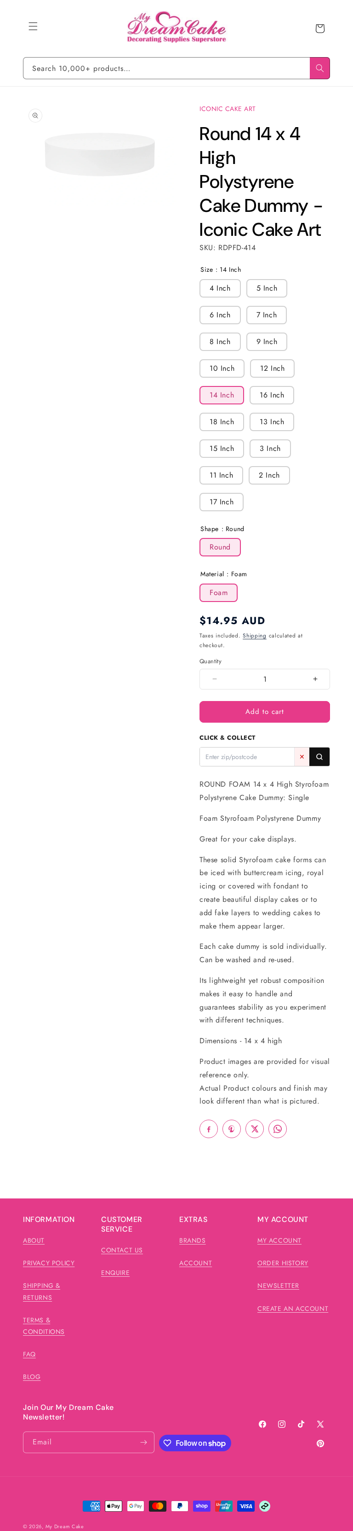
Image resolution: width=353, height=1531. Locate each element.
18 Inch (222, 421)
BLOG (31, 1376)
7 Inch (266, 315)
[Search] (320, 68)
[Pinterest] (231, 1129)
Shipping (255, 635)
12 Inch (272, 368)
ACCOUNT (195, 1263)
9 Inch (267, 341)
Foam (219, 592)
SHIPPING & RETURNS (41, 1291)
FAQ (29, 1354)
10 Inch (222, 368)
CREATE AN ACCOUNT (292, 1308)
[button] (33, 26)
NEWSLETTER (278, 1285)
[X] (254, 1129)
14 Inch (222, 395)
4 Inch (220, 288)
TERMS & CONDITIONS (44, 1325)
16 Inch (272, 395)
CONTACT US (122, 1250)
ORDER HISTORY (282, 1263)
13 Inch (272, 421)
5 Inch (267, 288)
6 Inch (220, 315)
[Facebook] (208, 1129)
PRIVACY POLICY (48, 1263)
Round (220, 547)
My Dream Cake (65, 1526)
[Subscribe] (144, 1442)
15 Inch (222, 448)
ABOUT (34, 1240)
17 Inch (221, 502)
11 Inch (221, 475)
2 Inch (269, 475)
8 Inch (220, 341)
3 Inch (270, 448)
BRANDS (192, 1240)
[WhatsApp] (277, 1129)
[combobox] (176, 68)
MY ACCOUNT (279, 1240)
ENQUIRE (115, 1272)
